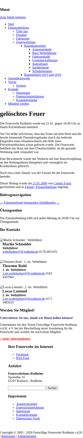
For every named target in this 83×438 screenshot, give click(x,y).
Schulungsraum (42, 71)
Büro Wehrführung (44, 53)
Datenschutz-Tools (28, 418)
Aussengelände (42, 49)
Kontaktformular (26, 100)
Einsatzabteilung (18, 27)
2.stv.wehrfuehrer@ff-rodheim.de (23, 298)
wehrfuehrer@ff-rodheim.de (20, 251)
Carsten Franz (62, 183)
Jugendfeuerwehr (19, 78)
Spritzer (21, 85)
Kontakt (13, 89)
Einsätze (21, 35)
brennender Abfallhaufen (42, 202)
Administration (26, 436)
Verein (12, 82)
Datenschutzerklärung (30, 96)
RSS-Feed (22, 358)
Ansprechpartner (26, 404)
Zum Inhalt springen (13, 17)
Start (11, 24)
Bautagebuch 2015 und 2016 (42, 74)
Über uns (22, 31)
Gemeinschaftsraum (44, 60)
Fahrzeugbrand (11, 202)
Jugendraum (40, 64)
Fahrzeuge (22, 38)
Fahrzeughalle (41, 56)
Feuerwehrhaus (26, 42)
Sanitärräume (40, 67)
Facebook (22, 354)
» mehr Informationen (15, 338)
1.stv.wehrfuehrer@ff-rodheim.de (23, 273)
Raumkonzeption (35, 45)
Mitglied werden (18, 103)
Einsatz (29, 187)
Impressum (23, 93)
